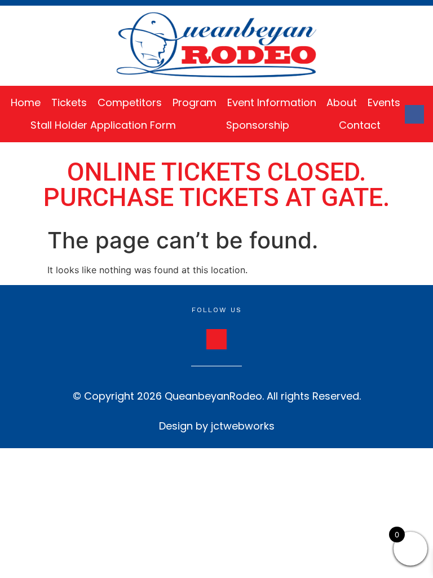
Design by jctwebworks (217, 426)
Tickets (69, 102)
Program (194, 102)
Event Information (271, 102)
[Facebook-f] (414, 114)
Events (384, 102)
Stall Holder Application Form (103, 125)
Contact (360, 125)
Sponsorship (257, 125)
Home (26, 102)
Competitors (130, 102)
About (341, 102)
